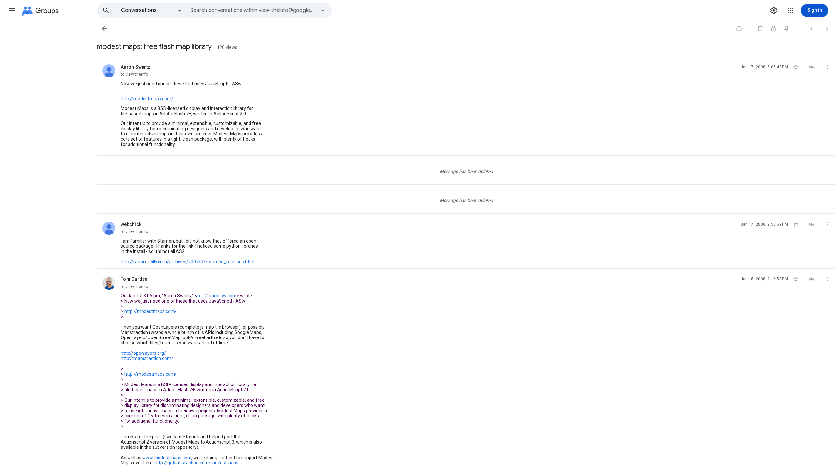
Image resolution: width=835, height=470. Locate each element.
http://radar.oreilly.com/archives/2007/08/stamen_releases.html (187, 261)
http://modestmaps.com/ (147, 98)
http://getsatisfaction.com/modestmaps (196, 462)
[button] (12, 10)
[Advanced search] (322, 10)
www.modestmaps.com (166, 457)
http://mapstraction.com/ (147, 358)
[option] (152, 10)
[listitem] (466, 106)
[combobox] (253, 10)
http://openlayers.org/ (143, 353)
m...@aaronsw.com (216, 295)
